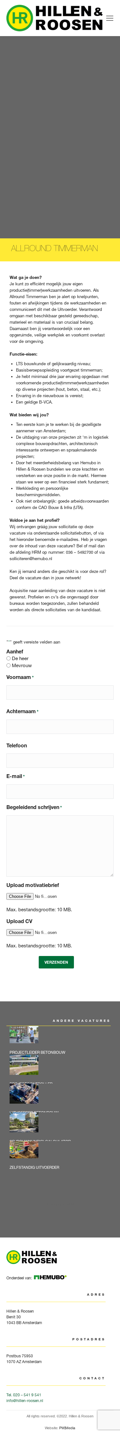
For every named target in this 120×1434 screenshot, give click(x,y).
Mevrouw (22, 665)
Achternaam (22, 711)
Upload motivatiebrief (32, 885)
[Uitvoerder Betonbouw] (62, 1097)
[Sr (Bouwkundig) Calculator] (62, 1126)
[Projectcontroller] (62, 1069)
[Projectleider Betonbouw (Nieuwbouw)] (62, 1040)
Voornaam (20, 677)
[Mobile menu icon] (110, 18)
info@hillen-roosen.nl (24, 1400)
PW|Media (67, 1428)
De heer (20, 658)
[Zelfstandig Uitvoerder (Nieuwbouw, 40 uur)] (62, 1155)
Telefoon (16, 745)
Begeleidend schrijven (34, 807)
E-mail (15, 776)
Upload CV (19, 921)
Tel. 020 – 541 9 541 (23, 1394)
